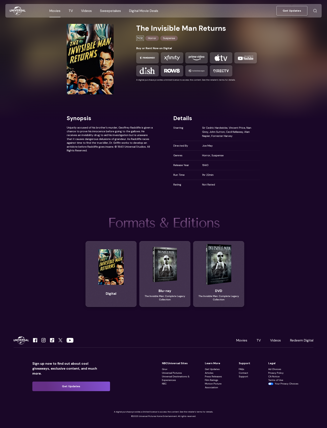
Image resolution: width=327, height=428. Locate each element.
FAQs (241, 369)
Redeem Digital (301, 340)
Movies (241, 340)
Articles (209, 372)
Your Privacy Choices (286, 383)
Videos (275, 340)
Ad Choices (274, 369)
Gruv (164, 369)
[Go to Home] (18, 10)
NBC (164, 383)
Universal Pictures (172, 372)
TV (258, 340)
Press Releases (213, 376)
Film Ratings (211, 380)
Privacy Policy (276, 372)
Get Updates (212, 369)
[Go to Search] (315, 11)
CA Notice (274, 376)
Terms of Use (275, 380)
